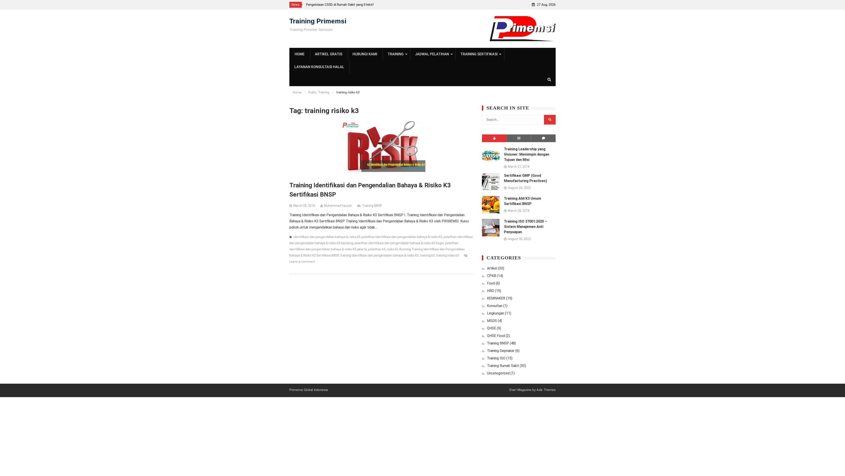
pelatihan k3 (376, 249)
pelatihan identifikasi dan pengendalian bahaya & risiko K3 (402, 237)
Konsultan (494, 306)
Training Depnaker (500, 351)
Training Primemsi (317, 21)
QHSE (491, 328)
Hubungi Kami (365, 54)
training (396, 54)
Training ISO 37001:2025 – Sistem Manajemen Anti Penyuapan (525, 226)
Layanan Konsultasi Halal (319, 67)
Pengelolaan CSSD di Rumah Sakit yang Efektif (340, 5)
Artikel (492, 268)
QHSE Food (496, 336)
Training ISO (496, 358)
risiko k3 (392, 249)
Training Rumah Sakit (503, 366)
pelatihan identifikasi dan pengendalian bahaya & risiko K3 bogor (399, 243)
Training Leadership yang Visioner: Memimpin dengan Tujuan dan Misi (526, 154)
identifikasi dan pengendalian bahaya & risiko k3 (327, 237)
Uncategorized (498, 373)
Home (300, 54)
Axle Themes (546, 390)
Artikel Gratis (328, 54)
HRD (490, 291)
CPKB (491, 276)
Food (491, 283)
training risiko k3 (447, 255)
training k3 (427, 255)
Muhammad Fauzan (338, 205)
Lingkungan (495, 313)
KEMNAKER (496, 298)
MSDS (492, 321)
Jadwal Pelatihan (432, 54)
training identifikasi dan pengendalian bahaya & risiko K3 (379, 255)
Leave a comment (302, 261)
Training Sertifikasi (479, 54)
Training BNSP (372, 205)
